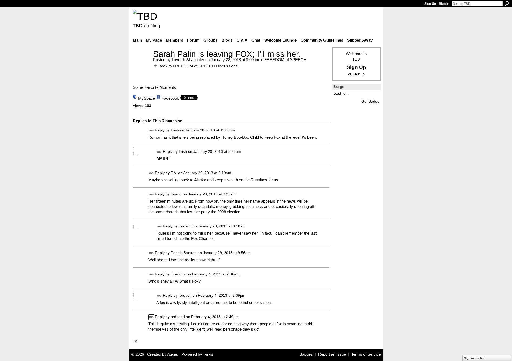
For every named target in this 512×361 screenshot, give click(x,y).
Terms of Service (366, 354)
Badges (306, 354)
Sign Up (430, 4)
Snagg (176, 194)
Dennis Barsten (184, 253)
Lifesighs (178, 274)
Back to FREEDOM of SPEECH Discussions (198, 66)
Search (507, 3)
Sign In (444, 4)
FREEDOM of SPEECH (285, 59)
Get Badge (370, 101)
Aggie (172, 354)
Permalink (151, 130)
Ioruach (185, 226)
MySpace (146, 98)
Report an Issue (332, 354)
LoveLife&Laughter (188, 59)
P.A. (174, 173)
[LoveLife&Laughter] (141, 64)
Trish (175, 130)
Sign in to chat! (475, 358)
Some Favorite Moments (154, 87)
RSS (135, 341)
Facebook (170, 98)
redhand (178, 317)
